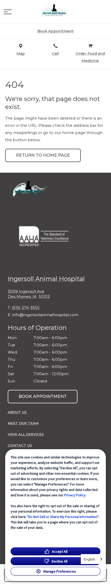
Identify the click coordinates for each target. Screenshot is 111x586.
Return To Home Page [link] (43, 155)
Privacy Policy (74, 495)
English (89, 559)
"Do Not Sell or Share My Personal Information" (63, 516)
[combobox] (93, 559)
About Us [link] (17, 412)
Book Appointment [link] (43, 396)
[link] (55, 10)
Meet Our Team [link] (23, 423)
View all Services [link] (26, 434)
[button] (8, 12)
